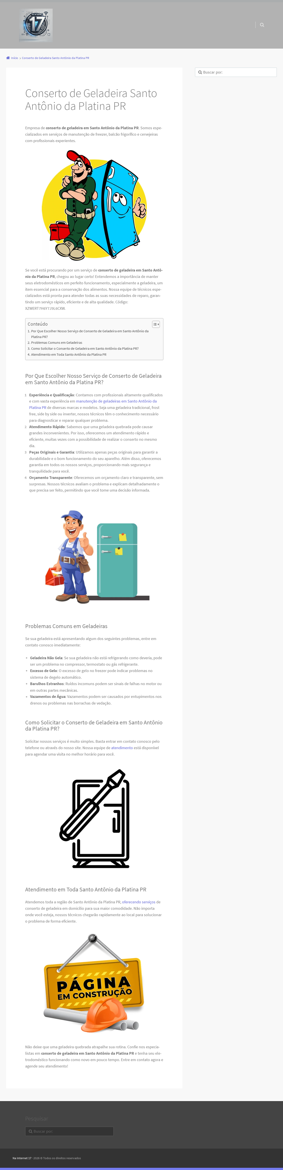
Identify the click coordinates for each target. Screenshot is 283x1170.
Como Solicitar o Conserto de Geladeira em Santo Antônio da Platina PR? (84, 348)
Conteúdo (38, 324)
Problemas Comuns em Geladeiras (56, 342)
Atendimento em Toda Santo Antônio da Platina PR (68, 354)
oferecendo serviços (138, 901)
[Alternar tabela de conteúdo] (154, 324)
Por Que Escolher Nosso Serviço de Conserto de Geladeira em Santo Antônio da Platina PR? (90, 334)
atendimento (122, 747)
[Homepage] (36, 25)
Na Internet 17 (22, 1158)
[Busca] (258, 20)
